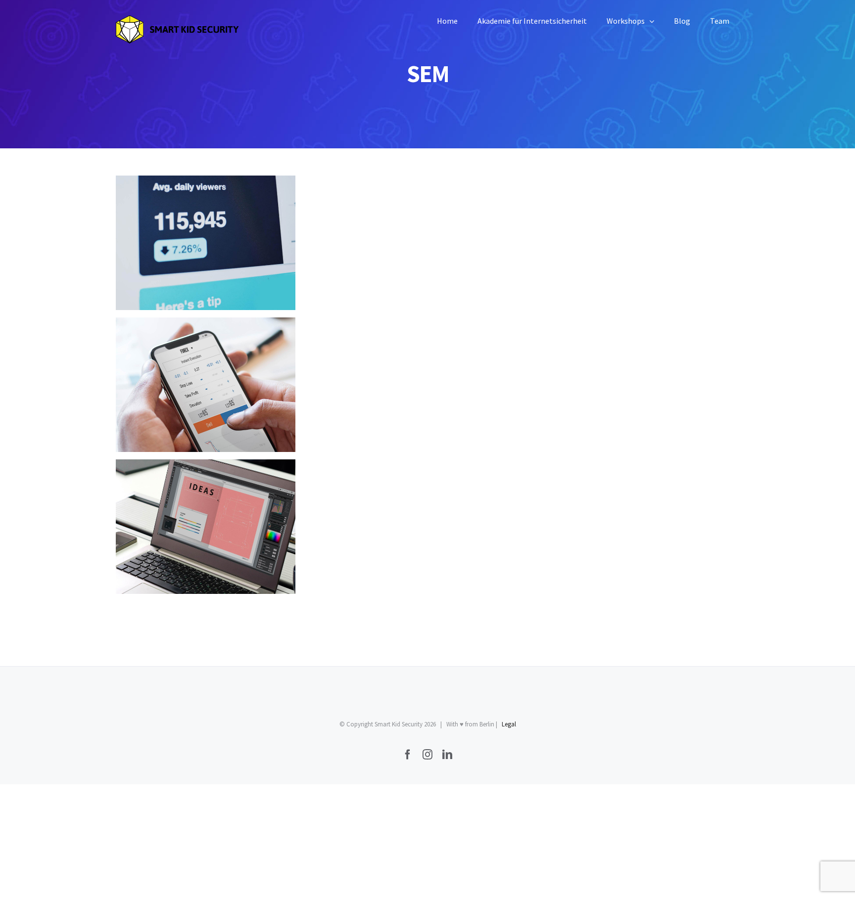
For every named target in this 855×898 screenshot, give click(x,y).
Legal (509, 724)
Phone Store (205, 527)
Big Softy (205, 243)
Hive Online (205, 385)
